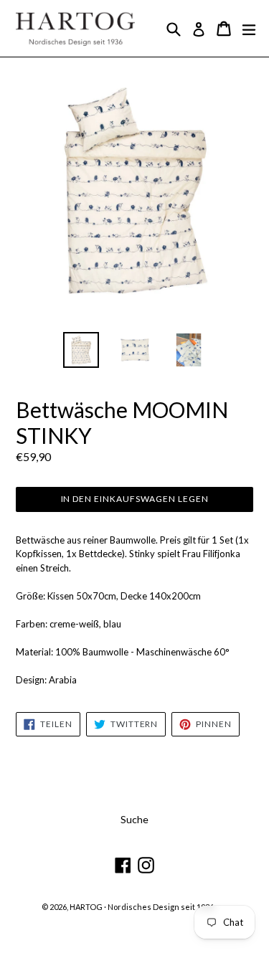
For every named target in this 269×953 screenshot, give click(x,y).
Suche (134, 819)
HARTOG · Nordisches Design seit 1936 (142, 906)
